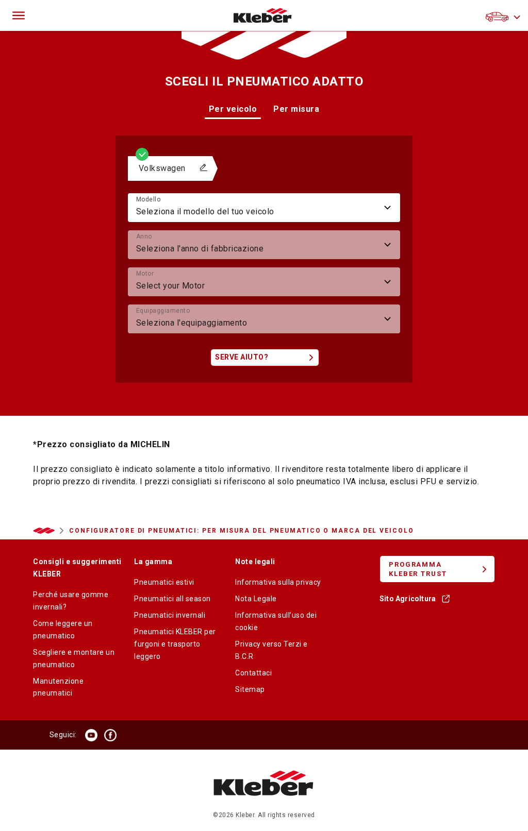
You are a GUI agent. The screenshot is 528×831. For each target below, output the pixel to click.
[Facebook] (110, 735)
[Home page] (262, 15)
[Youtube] (91, 735)
